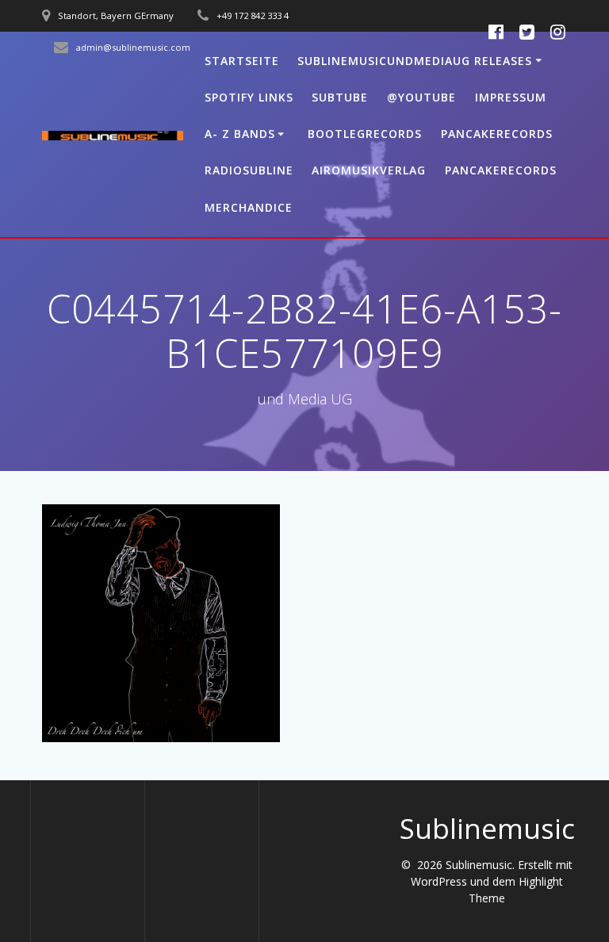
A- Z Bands (240, 133)
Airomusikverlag (369, 170)
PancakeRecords (497, 133)
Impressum (510, 97)
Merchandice (249, 207)
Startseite (242, 60)
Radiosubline (249, 170)
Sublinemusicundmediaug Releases (414, 60)
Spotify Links (249, 97)
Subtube (340, 97)
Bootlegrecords (365, 133)
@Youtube (421, 97)
